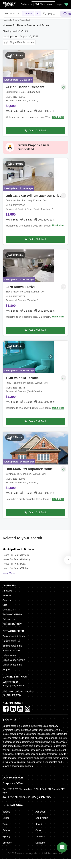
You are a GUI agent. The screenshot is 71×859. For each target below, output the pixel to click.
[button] (66, 4)
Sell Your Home (43, 4)
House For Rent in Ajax (14, 564)
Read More (58, 117)
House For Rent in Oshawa (16, 555)
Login (59, 4)
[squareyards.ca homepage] (9, 4)
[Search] (44, 14)
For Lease (10, 13)
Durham (25, 4)
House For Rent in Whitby (15, 568)
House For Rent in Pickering (17, 559)
